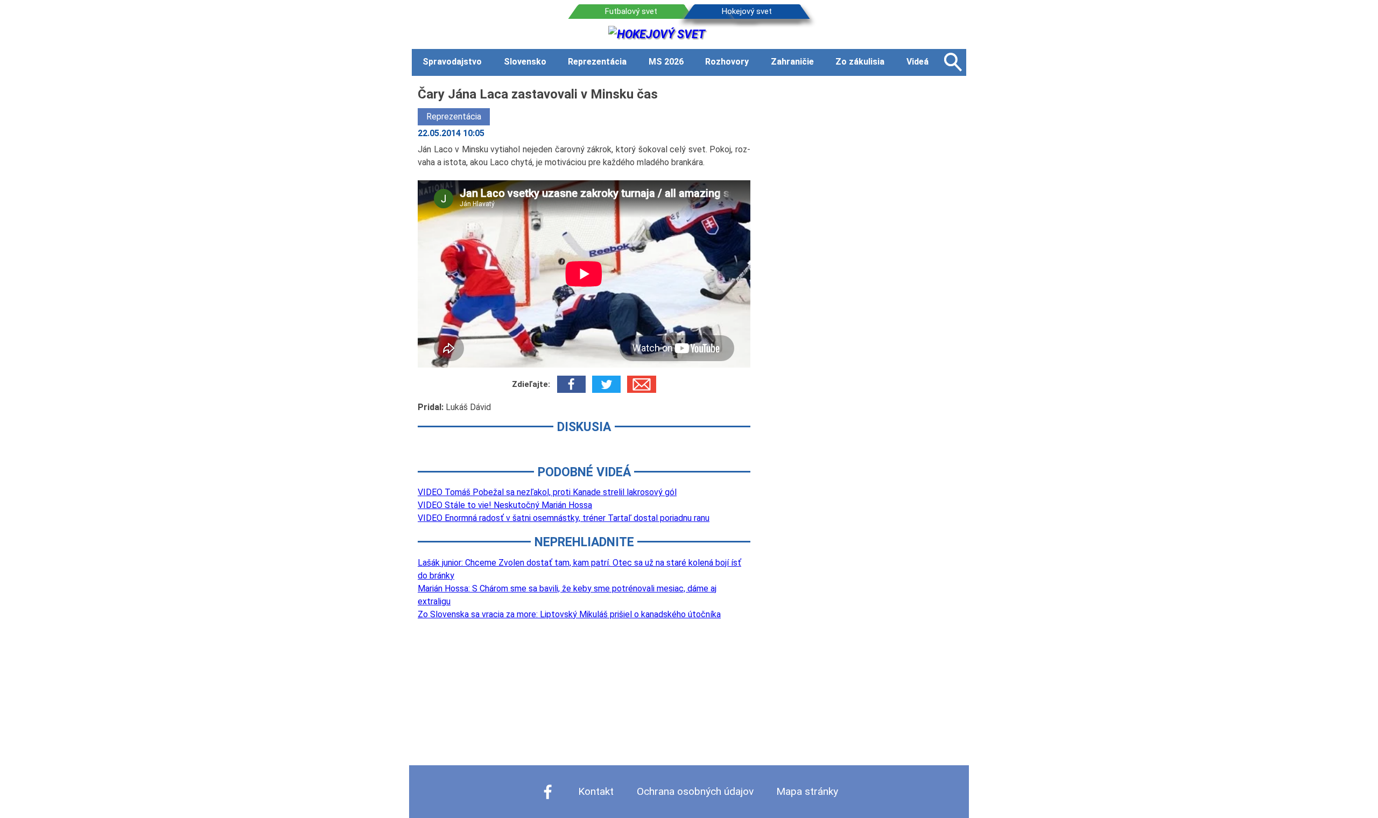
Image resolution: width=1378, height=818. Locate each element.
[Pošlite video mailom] (641, 384)
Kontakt (596, 791)
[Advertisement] (866, 245)
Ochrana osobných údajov (695, 791)
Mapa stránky (807, 791)
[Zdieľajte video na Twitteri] (606, 384)
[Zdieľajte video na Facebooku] (571, 384)
